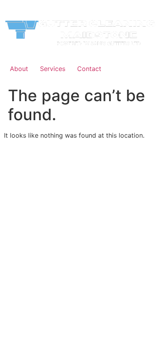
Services (52, 69)
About (19, 69)
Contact (89, 69)
